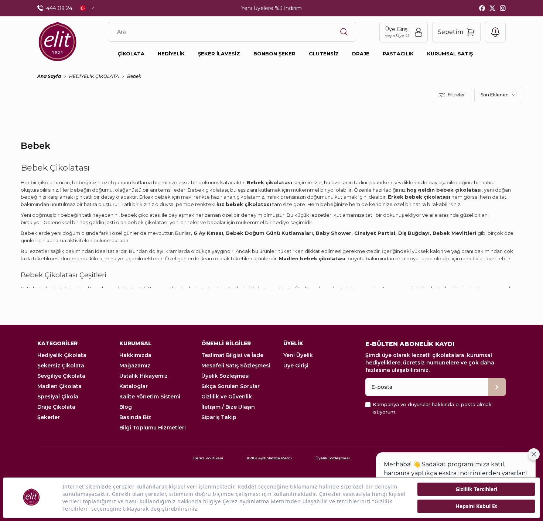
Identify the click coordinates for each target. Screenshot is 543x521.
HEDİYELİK (171, 53)
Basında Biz (135, 417)
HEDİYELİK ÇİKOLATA (94, 76)
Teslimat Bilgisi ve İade (232, 355)
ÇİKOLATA (130, 53)
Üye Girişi (295, 365)
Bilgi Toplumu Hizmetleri (152, 427)
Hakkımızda (135, 355)
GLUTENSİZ (324, 53)
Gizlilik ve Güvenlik (226, 396)
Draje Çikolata (56, 407)
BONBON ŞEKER (274, 53)
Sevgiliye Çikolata (61, 376)
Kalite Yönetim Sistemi (149, 396)
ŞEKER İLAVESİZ (219, 53)
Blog (125, 407)
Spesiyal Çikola (57, 396)
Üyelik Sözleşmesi (225, 376)
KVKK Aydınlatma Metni (269, 458)
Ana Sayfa (49, 76)
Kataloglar (133, 386)
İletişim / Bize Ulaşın (228, 407)
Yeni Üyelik (298, 355)
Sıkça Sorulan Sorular (230, 386)
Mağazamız (134, 365)
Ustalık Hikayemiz (143, 376)
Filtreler (456, 94)
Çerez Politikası (208, 458)
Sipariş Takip (218, 417)
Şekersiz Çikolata (60, 365)
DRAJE (360, 53)
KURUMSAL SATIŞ (450, 53)
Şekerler (48, 417)
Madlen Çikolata (59, 386)
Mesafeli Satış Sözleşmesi (235, 365)
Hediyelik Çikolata (61, 355)
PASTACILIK (398, 53)
